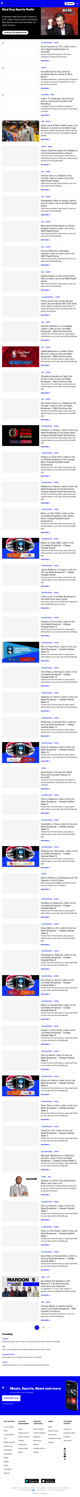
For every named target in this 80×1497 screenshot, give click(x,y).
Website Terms (15, 1488)
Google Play (32, 1481)
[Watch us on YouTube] (66, 1456)
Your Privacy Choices (24, 1490)
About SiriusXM (38, 1429)
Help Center (68, 1441)
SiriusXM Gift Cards (54, 1438)
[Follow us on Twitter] (66, 1454)
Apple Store (48, 1481)
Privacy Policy (41, 1488)
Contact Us (67, 1429)
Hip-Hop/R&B (45, 94)
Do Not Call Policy (64, 1488)
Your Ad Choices (52, 1488)
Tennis (50, 146)
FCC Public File (41, 1490)
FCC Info (50, 1490)
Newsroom (37, 1437)
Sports (56, 42)
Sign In (20, 1429)
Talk (49, 1176)
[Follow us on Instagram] (66, 1451)
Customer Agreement (28, 1488)
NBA (43, 121)
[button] (77, 3)
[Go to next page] (49, 1327)
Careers (36, 1452)
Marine (6, 1458)
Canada (51, 1442)
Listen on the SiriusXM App (15, 32)
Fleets (6, 1465)
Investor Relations (39, 1433)
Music (52, 94)
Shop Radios (8, 1450)
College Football (47, 42)
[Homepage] (8, 3)
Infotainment (8, 1454)
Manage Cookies (59, 1490)
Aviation (6, 1461)
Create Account (23, 1433)
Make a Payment (24, 1437)
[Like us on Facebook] (66, 1449)
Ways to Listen (53, 1431)
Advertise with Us (39, 1448)
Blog (49, 1427)
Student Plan (8, 1446)
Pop (48, 1277)
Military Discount (9, 1442)
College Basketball (47, 297)
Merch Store (52, 1435)
